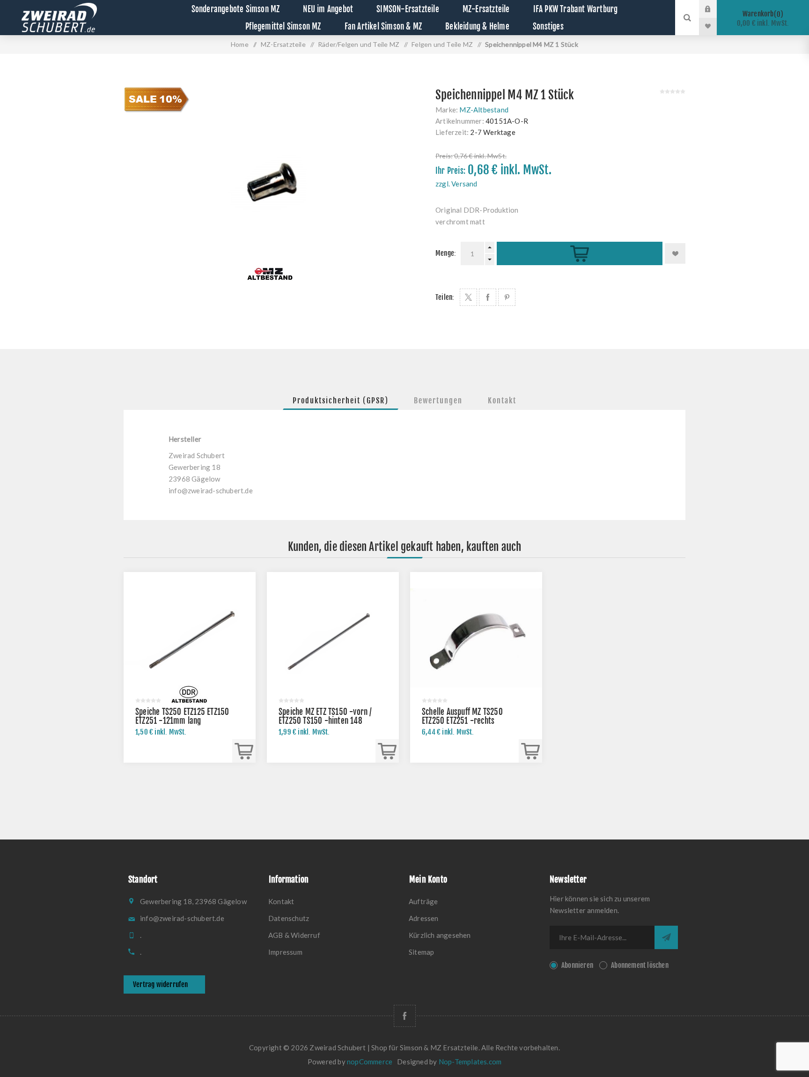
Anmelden (715, 9)
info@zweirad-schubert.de (211, 490)
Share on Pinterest (506, 297)
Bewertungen (438, 400)
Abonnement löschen (640, 965)
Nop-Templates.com (470, 1061)
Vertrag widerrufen (160, 984)
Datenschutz (288, 918)
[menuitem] (334, 901)
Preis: (444, 156)
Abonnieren (577, 965)
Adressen (424, 918)
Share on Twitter (468, 297)
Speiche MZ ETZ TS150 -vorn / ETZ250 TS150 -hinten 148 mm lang (325, 721)
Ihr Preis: (450, 171)
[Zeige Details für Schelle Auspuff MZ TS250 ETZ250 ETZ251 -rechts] (476, 638)
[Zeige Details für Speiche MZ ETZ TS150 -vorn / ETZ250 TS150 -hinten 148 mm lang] (333, 638)
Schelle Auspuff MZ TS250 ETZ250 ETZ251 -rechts (462, 716)
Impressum (285, 952)
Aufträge (423, 901)
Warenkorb (763, 18)
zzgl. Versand (456, 183)
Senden (666, 937)
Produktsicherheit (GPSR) (341, 400)
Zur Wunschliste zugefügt (675, 253)
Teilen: (444, 297)
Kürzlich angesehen (440, 935)
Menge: (445, 253)
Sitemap (421, 952)
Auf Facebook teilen (487, 297)
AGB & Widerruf (294, 935)
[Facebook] (405, 1016)
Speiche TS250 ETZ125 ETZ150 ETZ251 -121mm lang (182, 716)
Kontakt (502, 400)
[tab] (340, 400)
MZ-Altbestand (483, 109)
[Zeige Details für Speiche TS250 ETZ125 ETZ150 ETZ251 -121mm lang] (190, 638)
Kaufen (579, 253)
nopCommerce (369, 1061)
